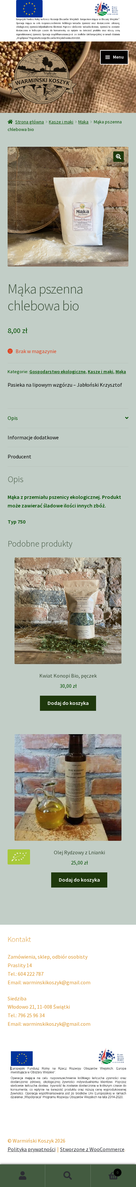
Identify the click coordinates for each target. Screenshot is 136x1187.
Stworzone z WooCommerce (92, 1149)
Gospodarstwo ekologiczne (57, 371)
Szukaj (67, 1176)
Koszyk (105, 1170)
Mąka (83, 122)
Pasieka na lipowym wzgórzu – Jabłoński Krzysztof (65, 384)
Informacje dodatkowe (33, 437)
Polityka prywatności (31, 1149)
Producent (19, 456)
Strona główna (29, 122)
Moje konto (22, 1176)
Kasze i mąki (61, 122)
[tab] (68, 418)
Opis (13, 418)
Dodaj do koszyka (68, 703)
